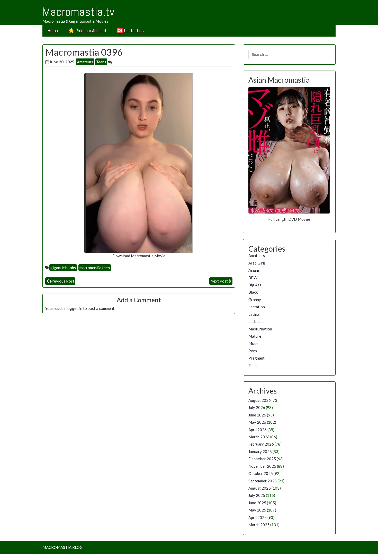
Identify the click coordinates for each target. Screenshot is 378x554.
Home (53, 30)
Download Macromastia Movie (138, 255)
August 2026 (259, 400)
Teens (101, 61)
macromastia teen (94, 267)
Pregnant (256, 358)
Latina (253, 314)
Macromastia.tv (78, 12)
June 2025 (257, 502)
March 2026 (258, 436)
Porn (252, 350)
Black (253, 292)
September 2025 (262, 481)
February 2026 (261, 444)
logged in (74, 308)
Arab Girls (257, 263)
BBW (252, 277)
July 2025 (256, 495)
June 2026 (257, 415)
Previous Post (62, 281)
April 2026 (257, 429)
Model (253, 343)
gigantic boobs (63, 267)
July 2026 (256, 407)
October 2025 (260, 473)
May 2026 (257, 422)
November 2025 (262, 466)
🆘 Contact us (130, 30)
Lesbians (255, 321)
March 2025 (258, 524)
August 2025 (259, 488)
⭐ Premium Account (87, 30)
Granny (254, 299)
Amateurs (85, 61)
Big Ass (254, 285)
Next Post (219, 281)
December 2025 (262, 458)
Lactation (256, 306)
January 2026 (260, 451)
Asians (254, 270)
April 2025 (257, 517)
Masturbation (260, 329)
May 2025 (257, 510)
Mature (254, 336)
